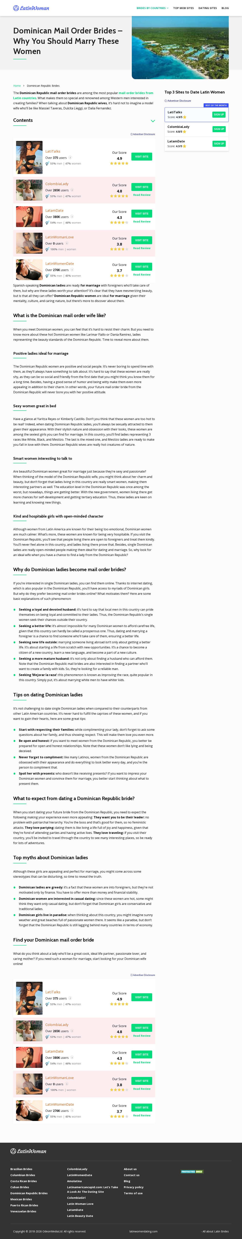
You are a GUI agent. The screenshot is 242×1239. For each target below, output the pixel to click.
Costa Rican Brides (23, 1181)
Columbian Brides (22, 1175)
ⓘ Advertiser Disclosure (142, 134)
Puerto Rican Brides (24, 1205)
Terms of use (133, 1193)
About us (130, 1169)
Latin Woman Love (80, 1204)
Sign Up (219, 114)
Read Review (141, 195)
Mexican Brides (21, 1199)
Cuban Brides (19, 1187)
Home (17, 85)
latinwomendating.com (143, 1231)
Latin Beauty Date (80, 1216)
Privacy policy (133, 1187)
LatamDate (75, 1210)
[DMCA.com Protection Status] (192, 1172)
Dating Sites (208, 8)
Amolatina (74, 1181)
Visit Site (141, 156)
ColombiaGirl (76, 1198)
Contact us (132, 1175)
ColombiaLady (77, 1169)
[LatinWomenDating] (31, 8)
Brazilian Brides (21, 1169)
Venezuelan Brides (23, 1211)
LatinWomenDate (79, 1175)
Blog (225, 8)
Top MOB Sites (183, 8)
